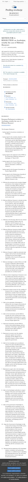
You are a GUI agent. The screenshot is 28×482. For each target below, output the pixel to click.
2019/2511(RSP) (13, 79)
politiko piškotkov (22, 477)
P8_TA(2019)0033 (10, 109)
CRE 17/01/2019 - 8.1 (11, 99)
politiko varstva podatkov (9, 477)
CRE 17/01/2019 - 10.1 (11, 105)
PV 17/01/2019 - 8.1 (11, 97)
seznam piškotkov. (15, 479)
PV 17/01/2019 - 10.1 (11, 103)
